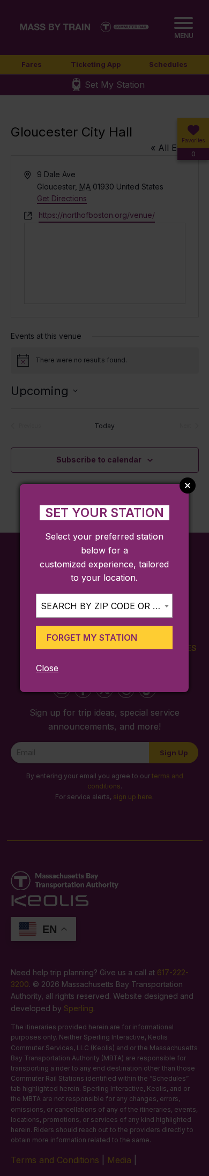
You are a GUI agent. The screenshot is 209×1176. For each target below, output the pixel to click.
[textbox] (104, 606)
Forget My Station (92, 637)
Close (47, 668)
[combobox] (104, 606)
